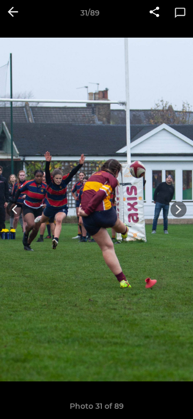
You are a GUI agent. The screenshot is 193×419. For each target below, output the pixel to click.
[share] (154, 12)
